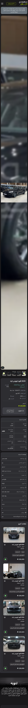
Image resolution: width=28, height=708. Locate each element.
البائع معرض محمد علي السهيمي (17, 628)
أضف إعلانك (10, 4)
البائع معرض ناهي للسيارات (18, 555)
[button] (4, 373)
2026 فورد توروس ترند (18, 544)
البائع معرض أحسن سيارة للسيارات (16, 591)
